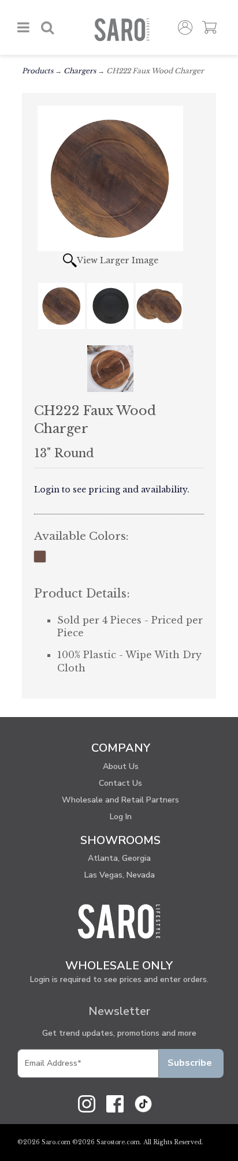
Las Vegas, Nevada (119, 874)
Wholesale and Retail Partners (120, 799)
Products (37, 70)
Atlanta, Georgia (119, 858)
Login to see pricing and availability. (111, 489)
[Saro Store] (121, 30)
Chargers (80, 70)
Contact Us (120, 783)
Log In (121, 816)
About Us (121, 766)
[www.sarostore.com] (119, 920)
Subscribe (190, 1063)
